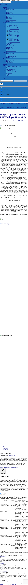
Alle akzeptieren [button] (14, 467)
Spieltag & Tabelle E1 (14, 39)
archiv (13, 120)
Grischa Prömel (12, 71)
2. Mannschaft (6, 14)
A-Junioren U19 (9, 23)
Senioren (5, 52)
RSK (4, 65)
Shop (4, 78)
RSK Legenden (9, 70)
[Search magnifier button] (1, 84)
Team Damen (9, 61)
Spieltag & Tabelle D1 (14, 35)
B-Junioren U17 (9, 26)
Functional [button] (2, 550)
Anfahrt (7, 74)
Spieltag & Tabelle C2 (14, 33)
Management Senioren (11, 56)
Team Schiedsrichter (10, 69)
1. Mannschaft (6, 8)
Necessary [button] (2, 492)
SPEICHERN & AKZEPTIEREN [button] (8, 584)
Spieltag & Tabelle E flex (14, 42)
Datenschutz (5, 449)
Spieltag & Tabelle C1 (14, 31)
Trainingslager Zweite (11, 20)
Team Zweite (9, 17)
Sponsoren (5, 77)
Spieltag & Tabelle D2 (14, 36)
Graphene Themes (12, 455)
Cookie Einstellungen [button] (5, 467)
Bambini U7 (8, 44)
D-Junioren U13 (9, 34)
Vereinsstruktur (9, 67)
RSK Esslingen (3, 4)
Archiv (4, 450)
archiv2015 (17, 120)
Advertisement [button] (3, 571)
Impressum (5, 448)
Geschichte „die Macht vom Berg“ (13, 66)
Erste (22, 120)
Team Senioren (9, 55)
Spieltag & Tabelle (10, 9)
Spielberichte (9, 12)
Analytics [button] (2, 563)
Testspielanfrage (9, 13)
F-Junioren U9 (9, 43)
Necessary (4, 493)
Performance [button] (3, 556)
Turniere (5, 64)
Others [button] (1, 579)
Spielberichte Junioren (11, 51)
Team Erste (8, 11)
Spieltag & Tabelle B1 (14, 27)
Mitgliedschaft (9, 73)
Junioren (5, 22)
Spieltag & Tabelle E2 (14, 40)
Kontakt (7, 75)
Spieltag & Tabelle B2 (14, 29)
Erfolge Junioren (9, 49)
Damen (4, 58)
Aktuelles (5, 7)
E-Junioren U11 (9, 38)
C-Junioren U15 (9, 30)
